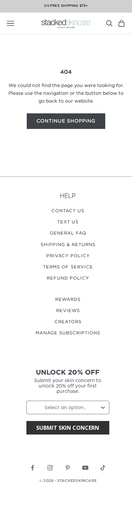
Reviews (68, 311)
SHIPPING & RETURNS (68, 245)
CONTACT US (67, 211)
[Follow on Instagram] (50, 467)
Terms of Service (68, 267)
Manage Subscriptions (68, 333)
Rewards (68, 300)
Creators (68, 322)
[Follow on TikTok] (103, 467)
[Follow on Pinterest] (67, 467)
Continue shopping (66, 121)
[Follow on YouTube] (85, 467)
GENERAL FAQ (68, 233)
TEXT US (68, 222)
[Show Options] (103, 407)
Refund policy (68, 278)
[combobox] (66, 407)
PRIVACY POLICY (68, 256)
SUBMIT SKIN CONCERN (67, 427)
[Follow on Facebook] (32, 467)
